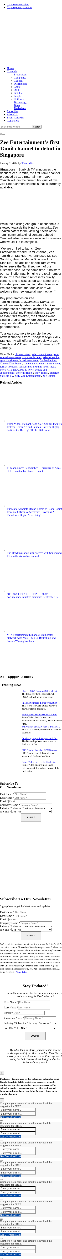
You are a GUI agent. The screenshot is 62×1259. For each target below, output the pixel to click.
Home (10, 68)
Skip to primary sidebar (19, 7)
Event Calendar (15, 117)
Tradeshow (20, 108)
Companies (20, 77)
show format (41, 372)
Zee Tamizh (49, 375)
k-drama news (40, 366)
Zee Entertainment (31, 375)
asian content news (42, 354)
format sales (25, 366)
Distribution (20, 83)
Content (18, 80)
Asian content (22, 354)
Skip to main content (18, 4)
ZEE (17, 375)
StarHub (54, 372)
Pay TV (18, 92)
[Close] (1, 1120)
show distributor (24, 372)
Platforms (19, 99)
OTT (16, 89)
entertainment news (49, 363)
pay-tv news (27, 369)
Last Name (7, 797)
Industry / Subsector (12, 808)
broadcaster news (28, 360)
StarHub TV (6, 375)
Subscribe (12, 111)
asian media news (32, 357)
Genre (17, 86)
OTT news (13, 369)
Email (4, 801)
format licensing (8, 366)
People (17, 96)
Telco (17, 105)
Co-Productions (48, 360)
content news (31, 363)
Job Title (5, 811)
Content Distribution (11, 363)
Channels (12, 71)
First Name (7, 794)
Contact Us (13, 120)
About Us (12, 114)
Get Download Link (10, 1117)
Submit (30, 817)
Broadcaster (20, 74)
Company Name (10, 804)
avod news (12, 360)
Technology (20, 102)
